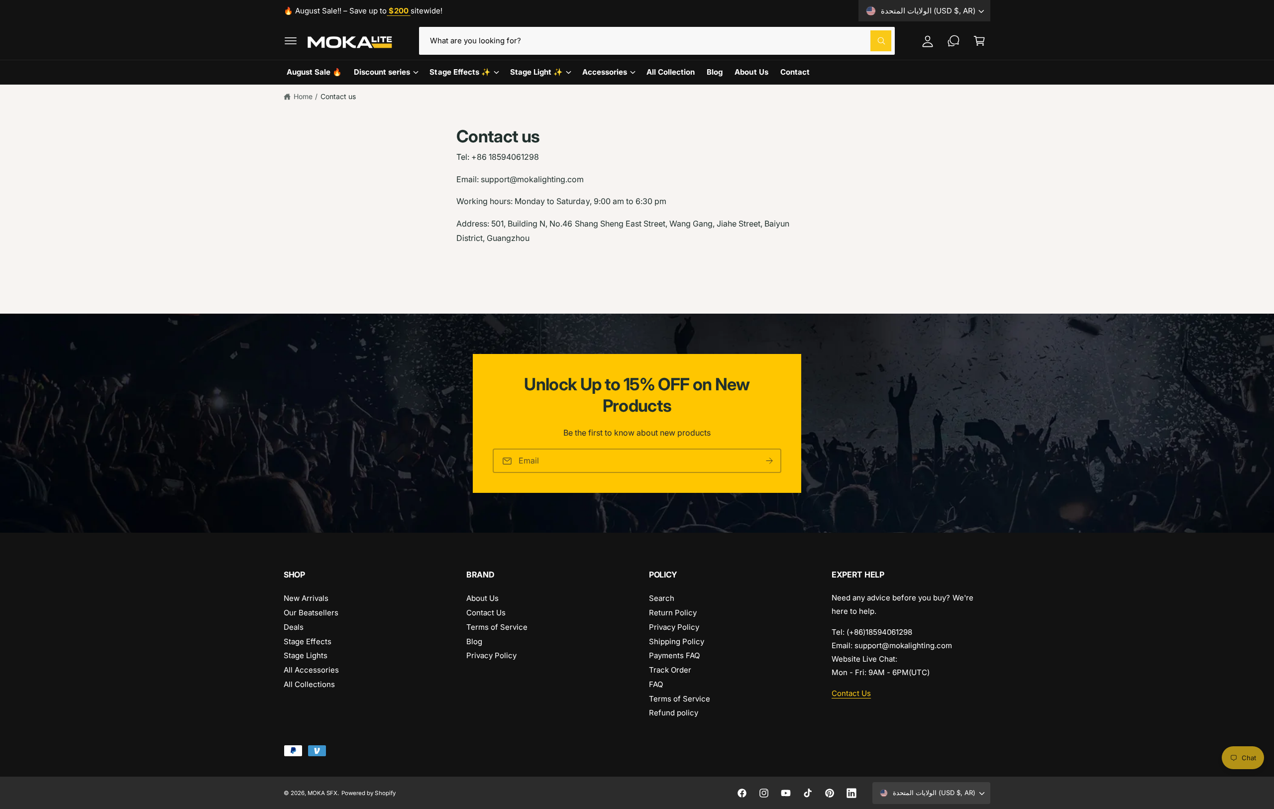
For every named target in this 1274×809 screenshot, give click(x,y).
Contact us (338, 96)
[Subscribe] (769, 461)
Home (303, 96)
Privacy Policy (491, 655)
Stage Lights (305, 655)
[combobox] (657, 41)
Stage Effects (307, 641)
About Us (482, 598)
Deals (294, 627)
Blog (474, 641)
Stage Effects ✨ (459, 72)
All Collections (309, 684)
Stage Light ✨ (536, 72)
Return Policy (673, 612)
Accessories (604, 72)
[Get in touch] (953, 41)
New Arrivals (306, 598)
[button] (291, 41)
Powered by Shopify (368, 793)
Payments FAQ (674, 655)
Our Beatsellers (311, 612)
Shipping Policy (676, 641)
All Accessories (311, 670)
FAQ (656, 684)
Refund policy (673, 712)
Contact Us (486, 612)
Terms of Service (497, 627)
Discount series (382, 72)
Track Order (670, 670)
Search (661, 598)
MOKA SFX (322, 793)
